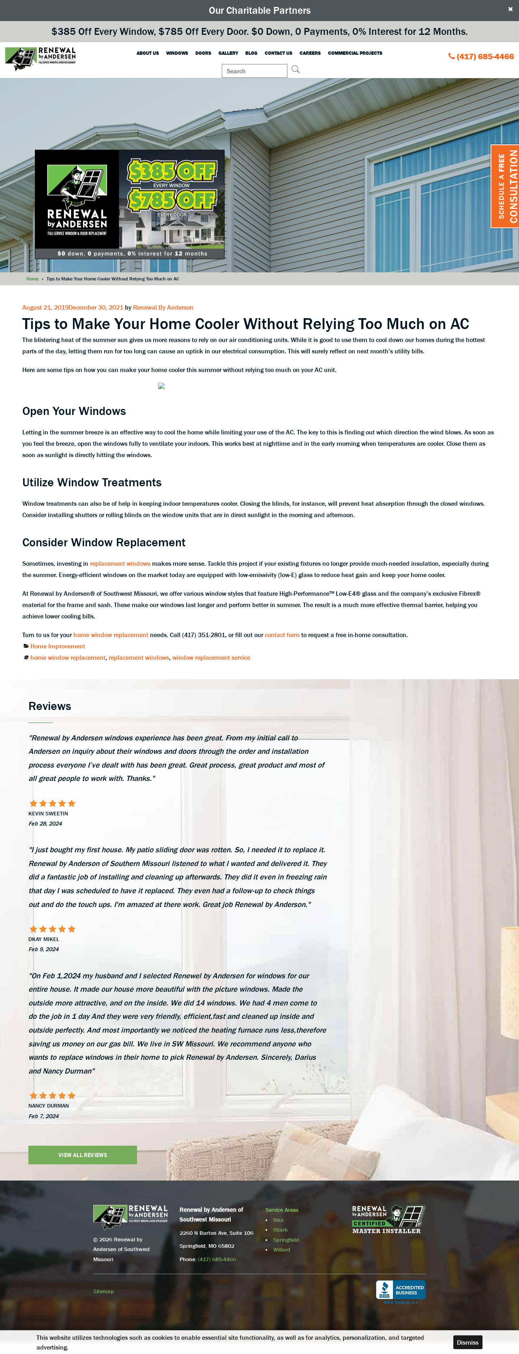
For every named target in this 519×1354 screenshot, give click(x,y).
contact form (282, 634)
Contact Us (278, 53)
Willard (281, 1249)
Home (32, 279)
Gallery (228, 53)
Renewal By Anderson (163, 307)
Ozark (280, 1229)
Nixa (278, 1220)
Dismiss (467, 1342)
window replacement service (211, 657)
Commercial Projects (355, 53)
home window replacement (110, 634)
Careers (310, 53)
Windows (177, 53)
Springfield (286, 1239)
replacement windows (120, 563)
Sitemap (103, 1291)
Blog (251, 53)
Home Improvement (57, 646)
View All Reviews (82, 1155)
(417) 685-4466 (485, 56)
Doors (203, 53)
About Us (148, 53)
